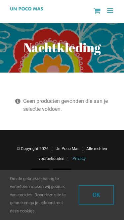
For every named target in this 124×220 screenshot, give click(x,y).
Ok (96, 195)
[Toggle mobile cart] (97, 10)
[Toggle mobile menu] (110, 10)
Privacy (78, 158)
